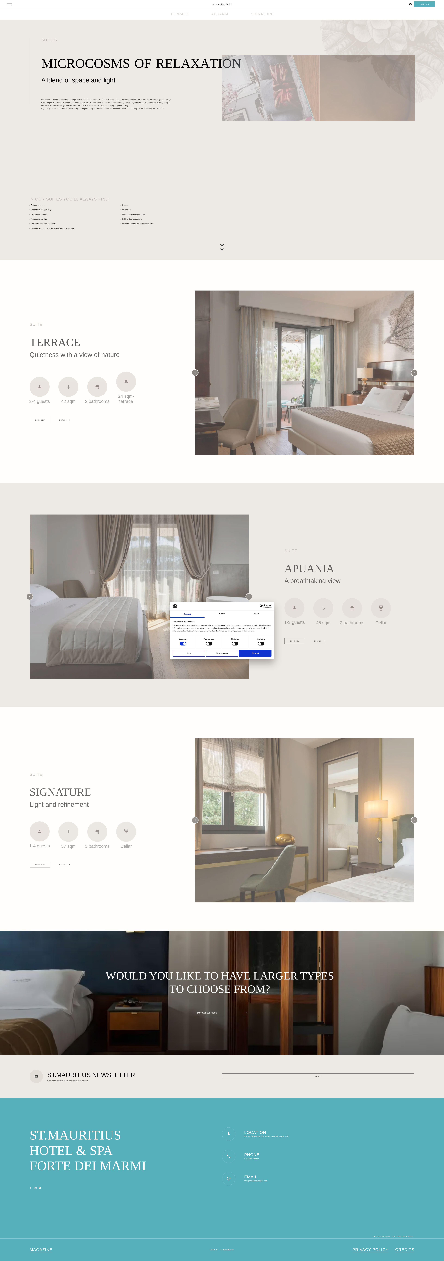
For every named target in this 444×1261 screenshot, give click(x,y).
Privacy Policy (370, 1249)
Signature (262, 14)
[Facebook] (31, 1188)
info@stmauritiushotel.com (255, 1181)
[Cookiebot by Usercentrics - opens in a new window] (261, 606)
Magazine (41, 1249)
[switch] (209, 643)
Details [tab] (222, 614)
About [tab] (256, 614)
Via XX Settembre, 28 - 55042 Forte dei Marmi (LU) (266, 1136)
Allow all (255, 653)
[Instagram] (35, 1188)
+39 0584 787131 (251, 1158)
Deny (189, 653)
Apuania (220, 14)
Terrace (179, 14)
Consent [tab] (187, 614)
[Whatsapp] (40, 1188)
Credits (404, 1249)
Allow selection (222, 653)
